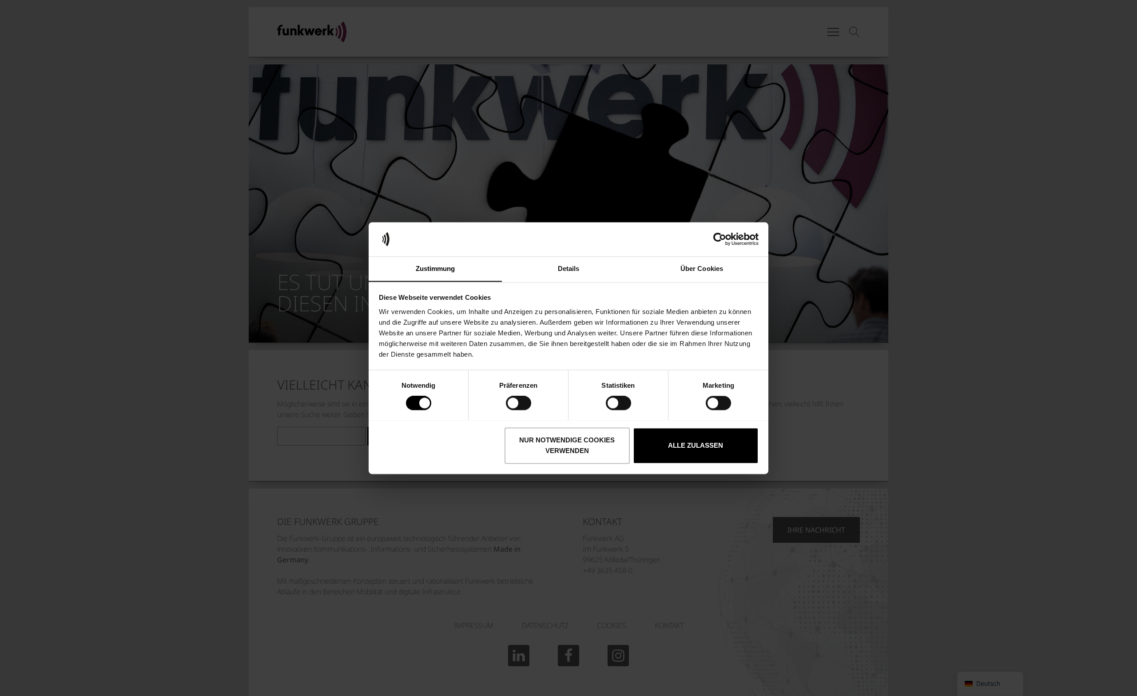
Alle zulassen (695, 445)
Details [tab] (569, 268)
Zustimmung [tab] (435, 268)
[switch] (518, 403)
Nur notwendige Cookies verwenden (567, 445)
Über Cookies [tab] (701, 268)
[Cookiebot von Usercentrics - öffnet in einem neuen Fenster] (720, 239)
